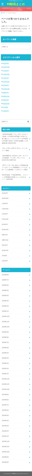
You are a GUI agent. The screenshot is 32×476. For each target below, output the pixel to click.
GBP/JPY (6, 92)
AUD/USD (6, 67)
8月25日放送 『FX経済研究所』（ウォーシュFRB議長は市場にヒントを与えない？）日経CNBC (15, 177)
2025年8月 (5, 337)
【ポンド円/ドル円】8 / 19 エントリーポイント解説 (14, 149)
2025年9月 (5, 332)
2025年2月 (5, 368)
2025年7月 (5, 342)
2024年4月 (5, 420)
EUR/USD (6, 89)
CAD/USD (6, 74)
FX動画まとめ (16, 4)
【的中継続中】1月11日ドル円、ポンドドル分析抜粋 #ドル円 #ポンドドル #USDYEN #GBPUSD (15, 158)
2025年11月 (5, 321)
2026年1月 (5, 311)
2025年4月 (5, 358)
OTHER (5, 107)
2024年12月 (6, 379)
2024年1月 (5, 436)
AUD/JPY (6, 63)
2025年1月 (5, 373)
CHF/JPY (6, 78)
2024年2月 (5, 431)
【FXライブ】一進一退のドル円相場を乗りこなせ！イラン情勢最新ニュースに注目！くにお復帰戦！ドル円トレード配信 (15, 167)
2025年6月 (5, 347)
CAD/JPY (6, 70)
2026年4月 (5, 295)
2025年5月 (5, 353)
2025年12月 (6, 316)
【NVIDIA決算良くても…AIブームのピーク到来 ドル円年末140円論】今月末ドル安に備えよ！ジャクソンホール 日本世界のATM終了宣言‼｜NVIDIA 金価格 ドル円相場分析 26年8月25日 (15, 138)
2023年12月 (6, 441)
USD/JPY (6, 111)
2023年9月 (5, 457)
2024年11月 (5, 384)
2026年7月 (5, 280)
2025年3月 (5, 363)
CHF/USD (6, 81)
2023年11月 (5, 446)
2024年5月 (5, 415)
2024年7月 (5, 405)
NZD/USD (6, 103)
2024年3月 (5, 426)
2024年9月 (5, 394)
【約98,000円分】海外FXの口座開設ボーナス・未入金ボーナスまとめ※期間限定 (16, 9)
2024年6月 (5, 410)
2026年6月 (5, 285)
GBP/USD (6, 96)
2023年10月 (6, 452)
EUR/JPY (6, 85)
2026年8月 (5, 275)
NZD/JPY (6, 100)
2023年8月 (5, 462)
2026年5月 (5, 290)
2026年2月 (5, 306)
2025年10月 (6, 327)
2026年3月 (5, 301)
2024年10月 (6, 389)
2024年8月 (5, 400)
